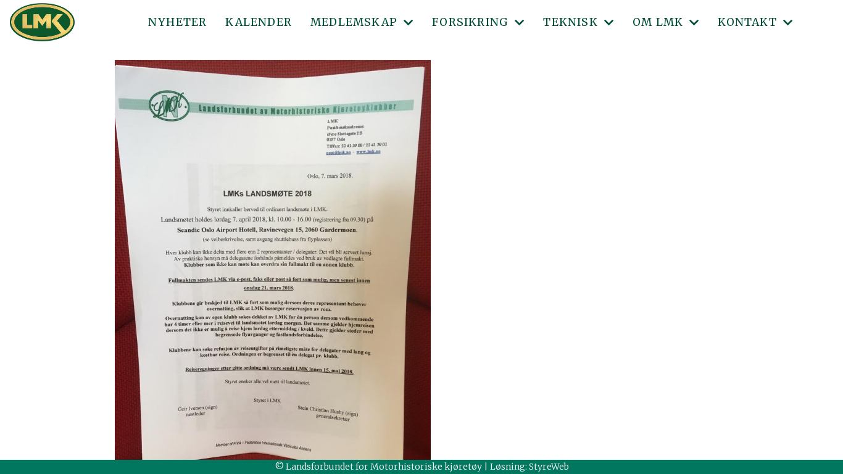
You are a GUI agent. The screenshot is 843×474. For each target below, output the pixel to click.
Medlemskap (353, 22)
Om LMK (658, 22)
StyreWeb (549, 466)
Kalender (258, 22)
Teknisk (570, 22)
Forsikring (470, 22)
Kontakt (747, 22)
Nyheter (177, 22)
